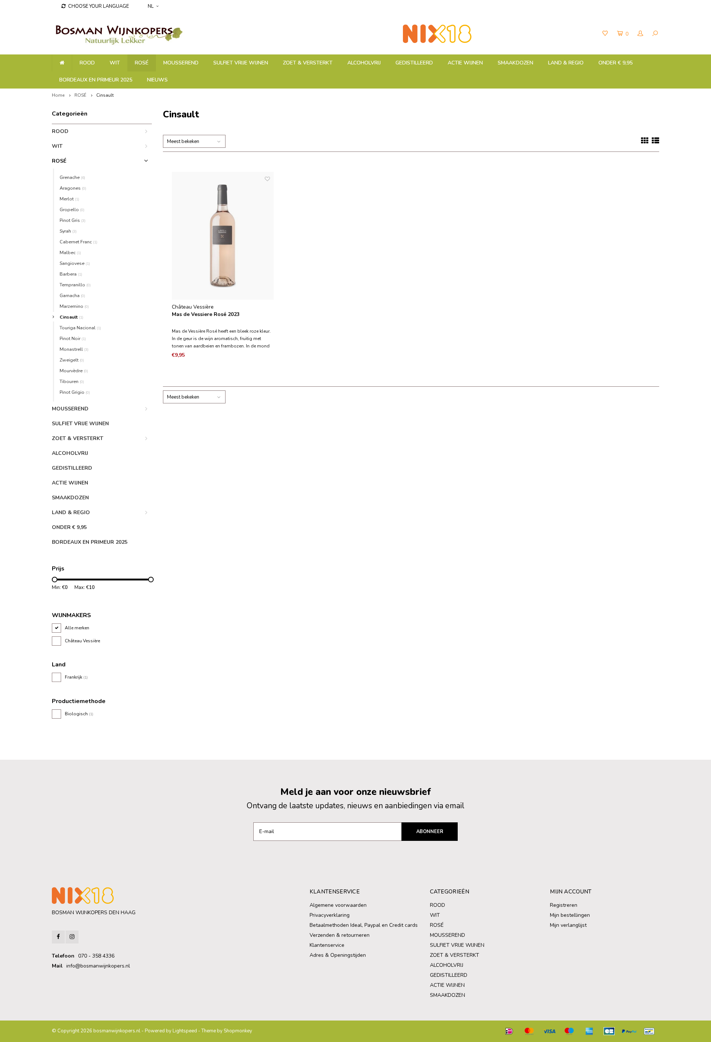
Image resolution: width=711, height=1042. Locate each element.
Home (58, 95)
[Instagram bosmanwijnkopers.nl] (72, 937)
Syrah (68, 231)
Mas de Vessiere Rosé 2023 (206, 314)
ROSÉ (141, 62)
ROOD (87, 62)
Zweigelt (72, 360)
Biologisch (79, 714)
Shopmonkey (238, 1031)
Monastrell (74, 349)
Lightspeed (185, 1031)
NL (151, 6)
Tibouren (72, 381)
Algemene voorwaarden (338, 905)
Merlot (69, 199)
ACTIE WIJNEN (465, 62)
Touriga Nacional (80, 327)
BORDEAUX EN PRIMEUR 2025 (95, 79)
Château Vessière (82, 641)
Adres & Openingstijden (338, 955)
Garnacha (72, 295)
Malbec (70, 252)
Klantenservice (327, 945)
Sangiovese (75, 263)
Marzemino (74, 306)
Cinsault (105, 95)
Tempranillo (75, 285)
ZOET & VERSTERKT (308, 62)
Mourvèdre (74, 370)
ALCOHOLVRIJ (364, 62)
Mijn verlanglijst (568, 925)
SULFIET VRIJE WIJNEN (240, 62)
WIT (115, 62)
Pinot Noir (73, 338)
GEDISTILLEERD (414, 62)
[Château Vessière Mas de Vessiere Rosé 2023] (223, 236)
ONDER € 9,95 (615, 62)
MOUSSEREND (180, 62)
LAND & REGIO (566, 62)
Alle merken (77, 628)
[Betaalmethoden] (509, 1031)
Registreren (563, 905)
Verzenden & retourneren (340, 935)
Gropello (72, 209)
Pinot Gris (73, 220)
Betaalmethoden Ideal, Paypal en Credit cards (364, 925)
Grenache (72, 177)
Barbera (71, 274)
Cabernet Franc (78, 242)
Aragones (73, 188)
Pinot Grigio (75, 392)
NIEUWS (157, 79)
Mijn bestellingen (570, 915)
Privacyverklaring (330, 915)
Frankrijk (76, 677)
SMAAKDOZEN (515, 62)
